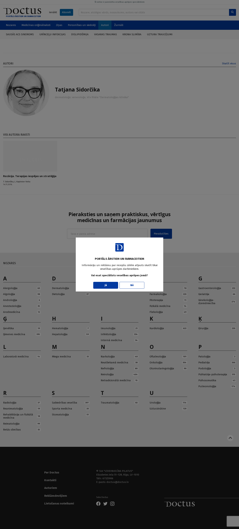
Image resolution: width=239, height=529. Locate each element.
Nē (132, 285)
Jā (106, 285)
